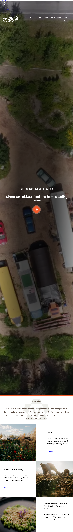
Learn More (50, 451)
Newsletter (7, 9)
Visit (64, 21)
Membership (60, 17)
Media (66, 17)
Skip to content (3, 0)
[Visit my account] (5, 3)
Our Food (38, 17)
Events (53, 17)
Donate (6, 8)
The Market (46, 17)
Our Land (31, 17)
